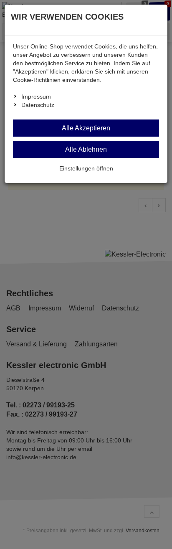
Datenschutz (37, 105)
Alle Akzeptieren (86, 128)
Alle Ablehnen (86, 149)
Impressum (36, 96)
